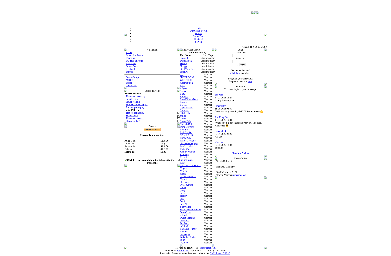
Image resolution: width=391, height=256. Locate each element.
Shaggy (183, 66)
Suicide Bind (132, 99)
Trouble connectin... (135, 112)
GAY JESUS (186, 135)
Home (129, 52)
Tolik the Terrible (188, 237)
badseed (184, 58)
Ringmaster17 (221, 106)
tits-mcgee (185, 234)
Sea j (182, 201)
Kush (182, 162)
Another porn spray (135, 107)
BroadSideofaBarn (189, 99)
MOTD (129, 80)
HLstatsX (130, 69)
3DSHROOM (187, 77)
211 (181, 74)
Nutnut (183, 179)
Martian (183, 171)
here (250, 81)
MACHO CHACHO (190, 165)
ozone (183, 187)
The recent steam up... (136, 96)
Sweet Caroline (187, 217)
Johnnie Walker (187, 151)
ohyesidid (184, 182)
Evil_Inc (184, 129)
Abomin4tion (186, 82)
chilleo (183, 116)
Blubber (184, 96)
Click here (235, 73)
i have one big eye (188, 143)
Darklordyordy (187, 127)
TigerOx (184, 71)
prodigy (183, 195)
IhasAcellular (186, 146)
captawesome (186, 107)
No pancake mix (188, 176)
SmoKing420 (221, 117)
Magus (183, 168)
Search (129, 82)
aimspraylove (239, 175)
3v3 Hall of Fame (134, 60)
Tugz (182, 240)
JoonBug (184, 154)
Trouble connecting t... (137, 104)
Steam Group (132, 77)
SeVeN (183, 204)
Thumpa (184, 231)
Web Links (131, 63)
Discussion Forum (134, 55)
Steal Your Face (187, 69)
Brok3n (183, 102)
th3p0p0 (184, 226)
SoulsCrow (185, 212)
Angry (183, 91)
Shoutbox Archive (240, 153)
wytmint (184, 242)
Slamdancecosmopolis (190, 209)
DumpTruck (186, 60)
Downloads (131, 58)
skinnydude (185, 206)
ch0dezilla (185, 113)
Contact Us (131, 85)
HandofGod (186, 138)
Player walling (133, 101)
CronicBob (185, 121)
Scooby (183, 63)
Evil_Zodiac (186, 132)
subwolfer (185, 215)
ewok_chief (220, 131)
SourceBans (131, 66)
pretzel (183, 193)
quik (182, 198)
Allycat (183, 88)
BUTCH (184, 105)
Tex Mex (184, 223)
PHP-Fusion (183, 250)
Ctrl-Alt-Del (186, 124)
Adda (182, 85)
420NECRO (186, 80)
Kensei (183, 157)
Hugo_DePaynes (188, 140)
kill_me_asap (186, 160)
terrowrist (184, 220)
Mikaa (183, 173)
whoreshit (219, 142)
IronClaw (184, 149)
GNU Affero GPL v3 (220, 253)
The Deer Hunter (188, 229)
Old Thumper (186, 184)
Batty (182, 93)
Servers (129, 71)
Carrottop (184, 110)
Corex (183, 118)
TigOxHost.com (208, 248)
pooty (182, 190)
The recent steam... (135, 118)
